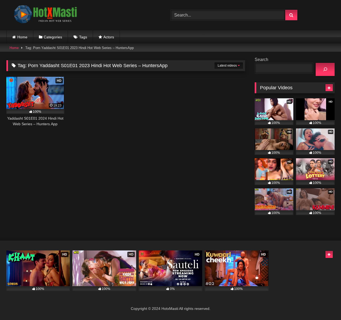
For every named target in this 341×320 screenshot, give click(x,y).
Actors (108, 37)
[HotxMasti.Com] (46, 15)
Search (261, 59)
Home (22, 37)
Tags (83, 37)
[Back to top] (324, 304)
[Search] (325, 69)
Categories (53, 37)
